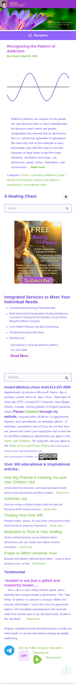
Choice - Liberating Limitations (38, 175)
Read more (38, 167)
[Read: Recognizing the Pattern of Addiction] (38, 86)
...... (31, 618)
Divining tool (40, 652)
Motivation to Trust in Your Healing (33, 532)
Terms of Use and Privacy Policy (29, 445)
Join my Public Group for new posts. (40, 647)
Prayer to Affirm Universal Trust (30, 553)
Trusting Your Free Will (23, 515)
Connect (31, 411)
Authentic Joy (15, 499)
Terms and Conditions (17, 440)
